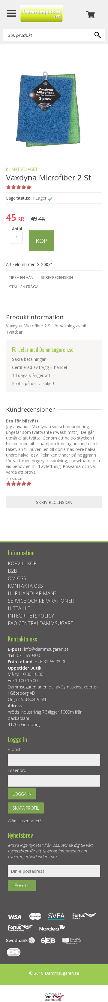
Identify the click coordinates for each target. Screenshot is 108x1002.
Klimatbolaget (22, 169)
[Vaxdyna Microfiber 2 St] (48, 151)
